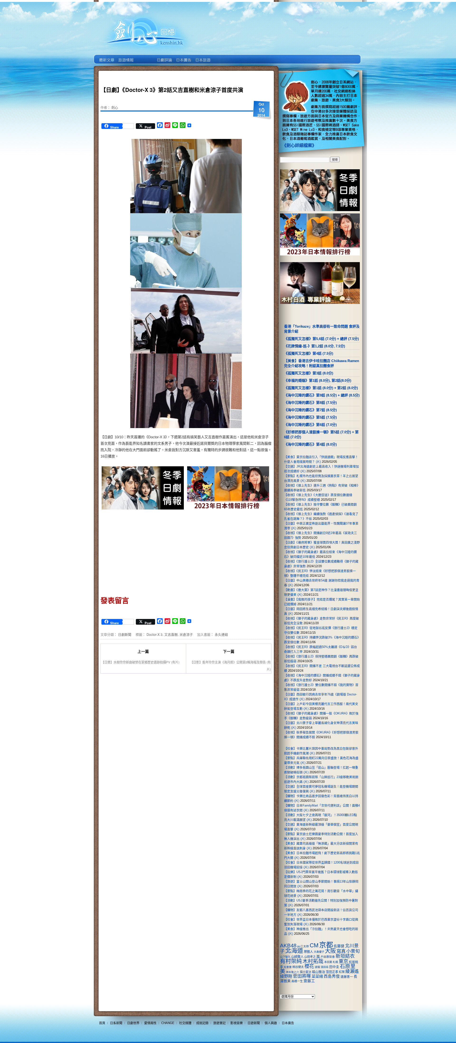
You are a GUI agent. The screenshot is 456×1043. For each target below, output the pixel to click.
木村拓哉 (313, 961)
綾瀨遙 (352, 971)
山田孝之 (310, 956)
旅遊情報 (144, 56)
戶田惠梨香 (328, 956)
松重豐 (288, 967)
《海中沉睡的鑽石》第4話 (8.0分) (310, 444)
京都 (326, 945)
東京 (343, 961)
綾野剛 (286, 976)
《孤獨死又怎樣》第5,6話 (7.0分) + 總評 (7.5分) (321, 339)
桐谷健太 (298, 967)
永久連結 (221, 634)
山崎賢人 (297, 956)
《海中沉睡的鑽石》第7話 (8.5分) (310, 410)
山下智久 (285, 956)
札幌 (335, 962)
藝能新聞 (125, 56)
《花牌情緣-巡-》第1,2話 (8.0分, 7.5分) (314, 346)
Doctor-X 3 (154, 634)
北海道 (294, 950)
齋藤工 (309, 981)
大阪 (330, 951)
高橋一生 (297, 981)
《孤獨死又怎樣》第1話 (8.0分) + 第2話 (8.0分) (321, 388)
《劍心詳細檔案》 (299, 145)
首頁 (102, 1023)
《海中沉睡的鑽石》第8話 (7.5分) (310, 403)
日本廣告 (183, 56)
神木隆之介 (292, 972)
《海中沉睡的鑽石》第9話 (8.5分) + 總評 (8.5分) (322, 395)
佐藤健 (339, 946)
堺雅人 (308, 951)
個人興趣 (271, 1023)
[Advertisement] (143, 551)
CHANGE (167, 1023)
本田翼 (328, 962)
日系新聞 (116, 1023)
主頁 (106, 56)
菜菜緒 (317, 976)
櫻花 (309, 966)
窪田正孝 (332, 972)
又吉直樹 (171, 634)
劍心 (114, 107)
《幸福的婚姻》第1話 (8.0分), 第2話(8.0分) (317, 380)
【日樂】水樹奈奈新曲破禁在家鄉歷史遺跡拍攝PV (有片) (140, 662)
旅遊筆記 (219, 1023)
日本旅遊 (202, 56)
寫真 (341, 951)
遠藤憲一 (347, 976)
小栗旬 (353, 951)
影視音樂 (236, 1023)
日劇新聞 (124, 634)
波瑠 (317, 967)
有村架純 (291, 961)
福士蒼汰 (305, 972)
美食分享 (221, 56)
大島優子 (319, 951)
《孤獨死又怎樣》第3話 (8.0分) (308, 373)
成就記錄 (202, 1023)
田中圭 (334, 967)
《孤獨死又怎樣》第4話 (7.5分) (308, 353)
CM (314, 945)
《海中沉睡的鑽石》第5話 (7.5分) (310, 417)
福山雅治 (318, 972)
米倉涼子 (186, 634)
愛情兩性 (150, 1023)
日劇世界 (164, 56)
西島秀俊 (332, 976)
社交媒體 (185, 1023)
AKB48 (288, 946)
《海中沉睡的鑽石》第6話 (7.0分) (310, 425)
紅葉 (342, 972)
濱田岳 (324, 967)
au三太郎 (303, 946)
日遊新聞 (253, 1023)
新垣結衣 (345, 956)
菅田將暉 (302, 976)
